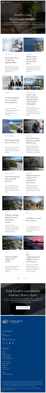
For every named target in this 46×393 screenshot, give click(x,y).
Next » (26, 278)
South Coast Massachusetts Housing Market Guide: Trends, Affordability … (32, 99)
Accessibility (27, 388)
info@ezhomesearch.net (8, 339)
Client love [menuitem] (5, 365)
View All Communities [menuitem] (7, 374)
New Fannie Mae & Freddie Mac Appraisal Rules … (12, 60)
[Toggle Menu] (42, 2)
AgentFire (13, 389)
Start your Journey (23, 307)
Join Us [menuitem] (4, 372)
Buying (6, 54)
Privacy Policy (18, 388)
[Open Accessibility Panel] (2, 390)
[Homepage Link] (7, 2)
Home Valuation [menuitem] (6, 356)
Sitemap (22, 388)
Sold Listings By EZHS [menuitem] (7, 358)
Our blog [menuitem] (4, 367)
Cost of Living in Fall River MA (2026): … (11, 259)
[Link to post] (12, 45)
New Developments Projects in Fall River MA (12, 179)
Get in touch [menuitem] (5, 369)
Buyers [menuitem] (4, 351)
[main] (23, 158)
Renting (30, 92)
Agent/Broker (7, 92)
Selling (9, 54)
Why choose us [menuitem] (6, 361)
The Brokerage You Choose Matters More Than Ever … (12, 100)
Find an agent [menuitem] (5, 363)
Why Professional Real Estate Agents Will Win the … (33, 140)
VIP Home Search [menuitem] (6, 354)
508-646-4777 (36, 2)
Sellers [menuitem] (4, 353)
